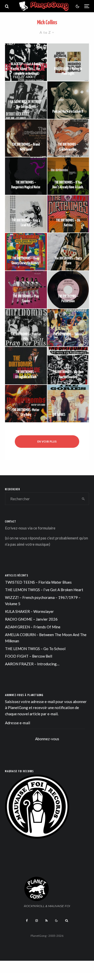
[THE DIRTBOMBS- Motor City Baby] (26, 403)
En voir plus (47, 441)
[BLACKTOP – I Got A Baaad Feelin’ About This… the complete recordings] (26, 62)
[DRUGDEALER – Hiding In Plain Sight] (68, 62)
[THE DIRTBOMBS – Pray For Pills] (26, 327)
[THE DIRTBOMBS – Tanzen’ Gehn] (68, 327)
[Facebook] (27, 920)
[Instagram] (37, 920)
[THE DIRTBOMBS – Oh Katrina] (68, 214)
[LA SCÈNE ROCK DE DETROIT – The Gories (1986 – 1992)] (26, 100)
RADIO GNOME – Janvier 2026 (31, 619)
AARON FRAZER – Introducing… (32, 664)
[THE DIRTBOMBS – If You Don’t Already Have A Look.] (68, 176)
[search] (83, 499)
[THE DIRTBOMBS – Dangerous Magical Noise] (26, 176)
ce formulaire (44, 528)
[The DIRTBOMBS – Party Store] (68, 251)
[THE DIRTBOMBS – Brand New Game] (26, 138)
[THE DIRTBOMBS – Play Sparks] (26, 289)
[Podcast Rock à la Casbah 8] (68, 100)
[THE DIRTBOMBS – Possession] (68, 289)
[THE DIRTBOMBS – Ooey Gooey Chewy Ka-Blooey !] (26, 251)
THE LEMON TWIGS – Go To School (35, 648)
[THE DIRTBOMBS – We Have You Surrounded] (68, 365)
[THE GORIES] (68, 403)
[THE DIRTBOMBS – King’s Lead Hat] (26, 214)
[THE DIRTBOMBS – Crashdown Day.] (68, 138)
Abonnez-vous (47, 738)
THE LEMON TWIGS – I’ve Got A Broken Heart (44, 589)
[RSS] (46, 920)
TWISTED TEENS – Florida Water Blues (38, 582)
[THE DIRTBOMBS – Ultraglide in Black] (26, 365)
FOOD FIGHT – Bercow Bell (28, 656)
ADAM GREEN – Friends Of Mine (32, 627)
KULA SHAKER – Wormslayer (29, 611)
